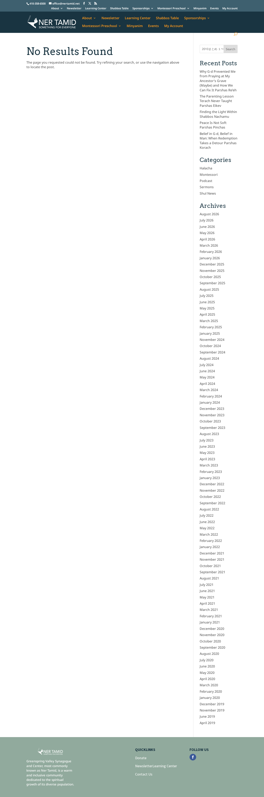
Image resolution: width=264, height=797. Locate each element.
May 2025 (207, 308)
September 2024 (212, 352)
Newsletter (74, 8)
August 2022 (209, 509)
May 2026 (207, 233)
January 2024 (210, 402)
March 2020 (209, 685)
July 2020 (206, 660)
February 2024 (211, 396)
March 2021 (209, 609)
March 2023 (209, 465)
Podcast (206, 180)
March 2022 (209, 534)
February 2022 (211, 540)
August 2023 (209, 434)
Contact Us (143, 774)
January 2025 (210, 333)
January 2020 (210, 697)
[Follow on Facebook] (193, 757)
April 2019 (207, 723)
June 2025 (207, 302)
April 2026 (207, 239)
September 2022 (212, 503)
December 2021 (212, 553)
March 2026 (209, 245)
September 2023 (212, 427)
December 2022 (212, 484)
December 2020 (212, 628)
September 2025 (212, 283)
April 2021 (207, 603)
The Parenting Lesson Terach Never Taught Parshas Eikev (217, 101)
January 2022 (210, 547)
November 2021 (212, 559)
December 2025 (212, 264)
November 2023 (212, 415)
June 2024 (207, 371)
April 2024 (207, 383)
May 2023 (207, 452)
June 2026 (207, 226)
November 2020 (212, 635)
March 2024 (209, 390)
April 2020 (207, 679)
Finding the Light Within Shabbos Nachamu (218, 114)
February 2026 (211, 251)
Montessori (209, 174)
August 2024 (209, 358)
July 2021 (206, 584)
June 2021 (207, 591)
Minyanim (199, 8)
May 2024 (207, 377)
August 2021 (209, 578)
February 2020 (211, 691)
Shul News (208, 193)
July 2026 (206, 220)
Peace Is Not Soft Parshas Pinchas (213, 125)
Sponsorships (141, 8)
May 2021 (207, 597)
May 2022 (207, 528)
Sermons (207, 187)
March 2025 (209, 321)
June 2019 (207, 716)
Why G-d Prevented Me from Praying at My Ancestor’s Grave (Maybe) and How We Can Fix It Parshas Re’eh (218, 80)
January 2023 (210, 478)
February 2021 (211, 616)
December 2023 (212, 408)
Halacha (206, 168)
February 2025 (211, 327)
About (55, 8)
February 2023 (211, 471)
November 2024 (212, 339)
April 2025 (207, 314)
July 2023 (206, 440)
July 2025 (206, 295)
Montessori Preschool (171, 8)
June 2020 (207, 666)
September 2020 (212, 647)
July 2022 (206, 515)
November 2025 (212, 270)
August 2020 (209, 653)
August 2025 (209, 289)
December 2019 (212, 704)
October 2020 (210, 641)
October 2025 (210, 277)
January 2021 (210, 622)
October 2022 (210, 496)
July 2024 (206, 365)
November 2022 (212, 490)
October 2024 (210, 346)
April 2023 (207, 459)
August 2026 (209, 214)
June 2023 (207, 446)
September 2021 (212, 572)
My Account (230, 8)
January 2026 (210, 258)
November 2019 (212, 710)
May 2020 (207, 672)
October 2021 (210, 566)
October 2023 (210, 421)
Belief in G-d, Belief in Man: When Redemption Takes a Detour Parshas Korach (218, 140)
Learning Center (95, 8)
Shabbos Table (119, 8)
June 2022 (207, 522)
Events (214, 8)
